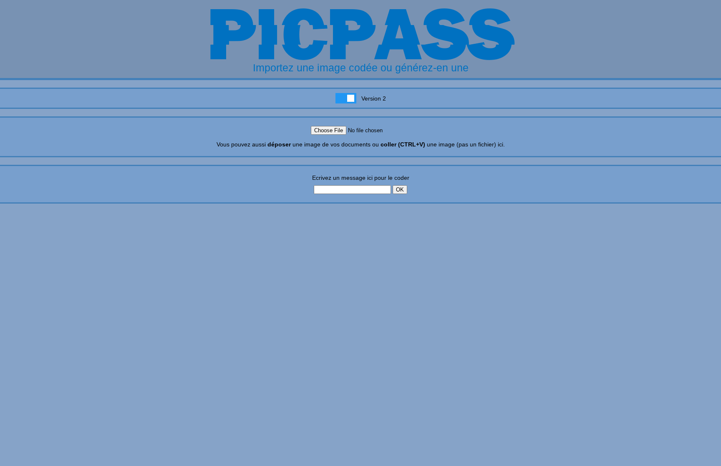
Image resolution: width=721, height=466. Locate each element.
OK (400, 189)
